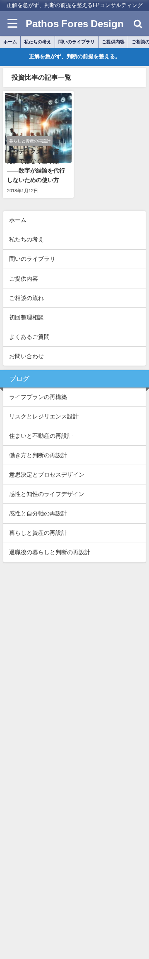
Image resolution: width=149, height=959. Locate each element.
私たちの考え (37, 41)
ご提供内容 (113, 41)
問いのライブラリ (76, 41)
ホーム (10, 41)
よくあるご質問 (29, 337)
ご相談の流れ (26, 298)
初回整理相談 (26, 317)
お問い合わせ (26, 356)
